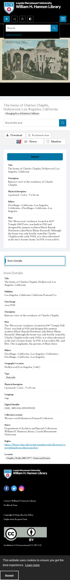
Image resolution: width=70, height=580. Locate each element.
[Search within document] (62, 122)
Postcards (10, 377)
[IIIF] (19, 141)
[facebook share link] (6, 488)
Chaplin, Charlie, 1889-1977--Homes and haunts (28, 458)
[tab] (35, 156)
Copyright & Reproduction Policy (18, 515)
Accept (9, 575)
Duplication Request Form (15, 519)
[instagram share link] (21, 488)
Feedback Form (10, 505)
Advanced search (14, 34)
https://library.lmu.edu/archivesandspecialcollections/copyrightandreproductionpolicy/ (35, 446)
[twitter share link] (14, 488)
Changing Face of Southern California (22, 113)
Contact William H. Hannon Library (20, 501)
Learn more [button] (32, 565)
